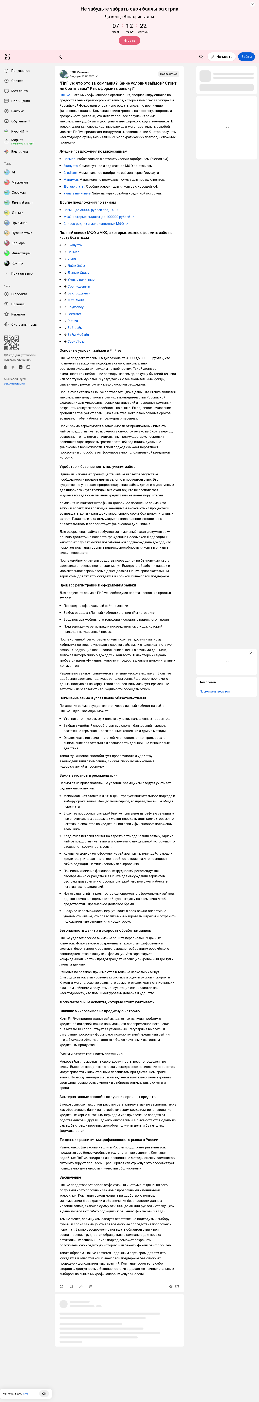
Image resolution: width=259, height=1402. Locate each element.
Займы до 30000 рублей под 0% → (91, 210)
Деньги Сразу (78, 273)
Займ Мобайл (78, 334)
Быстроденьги (79, 293)
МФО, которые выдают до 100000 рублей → (99, 217)
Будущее (75, 76)
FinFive (64, 95)
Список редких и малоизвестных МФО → (96, 224)
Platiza (73, 321)
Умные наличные (77, 193)
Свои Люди (77, 341)
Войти (246, 57)
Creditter (70, 173)
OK (44, 1394)
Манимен (71, 179)
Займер (69, 159)
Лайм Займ (76, 266)
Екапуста (71, 166)
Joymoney (76, 307)
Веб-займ (75, 328)
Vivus (72, 259)
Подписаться (168, 73)
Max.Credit (76, 300)
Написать (224, 57)
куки (26, 1393)
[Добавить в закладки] (71, 1286)
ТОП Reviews (79, 72)
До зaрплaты (74, 186)
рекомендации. (14, 383)
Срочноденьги (79, 286)
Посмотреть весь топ (215, 691)
